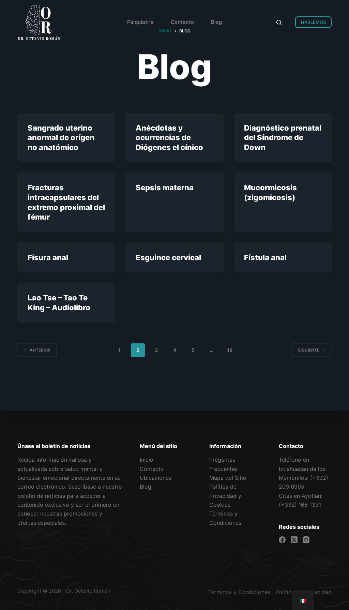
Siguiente (308, 350)
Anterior (40, 350)
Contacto (182, 22)
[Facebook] (282, 539)
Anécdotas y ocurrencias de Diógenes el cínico (169, 137)
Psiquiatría (140, 22)
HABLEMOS (313, 22)
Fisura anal (48, 257)
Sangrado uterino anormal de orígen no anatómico (61, 137)
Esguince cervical (168, 257)
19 (229, 350)
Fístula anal (265, 257)
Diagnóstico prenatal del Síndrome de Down (282, 137)
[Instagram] (306, 539)
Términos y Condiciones (239, 592)
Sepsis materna (165, 187)
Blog (216, 22)
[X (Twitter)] (294, 539)
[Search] (279, 22)
